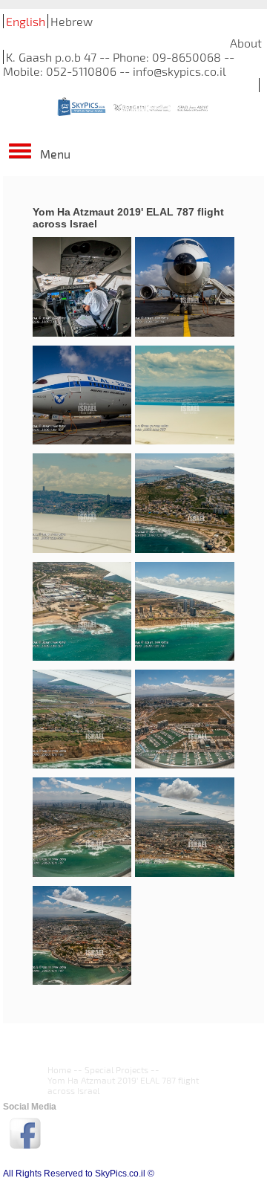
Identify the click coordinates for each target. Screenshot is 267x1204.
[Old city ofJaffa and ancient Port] (82, 936)
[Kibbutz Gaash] (82, 720)
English (25, 21)
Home (59, 1069)
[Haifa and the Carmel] (184, 503)
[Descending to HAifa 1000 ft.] (184, 396)
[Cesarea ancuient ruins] (82, 612)
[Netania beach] (184, 612)
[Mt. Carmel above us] (82, 503)
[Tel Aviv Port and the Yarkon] (82, 827)
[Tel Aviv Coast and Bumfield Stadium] (184, 827)
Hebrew (71, 21)
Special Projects (116, 1069)
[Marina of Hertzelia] (184, 720)
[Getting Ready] (82, 287)
